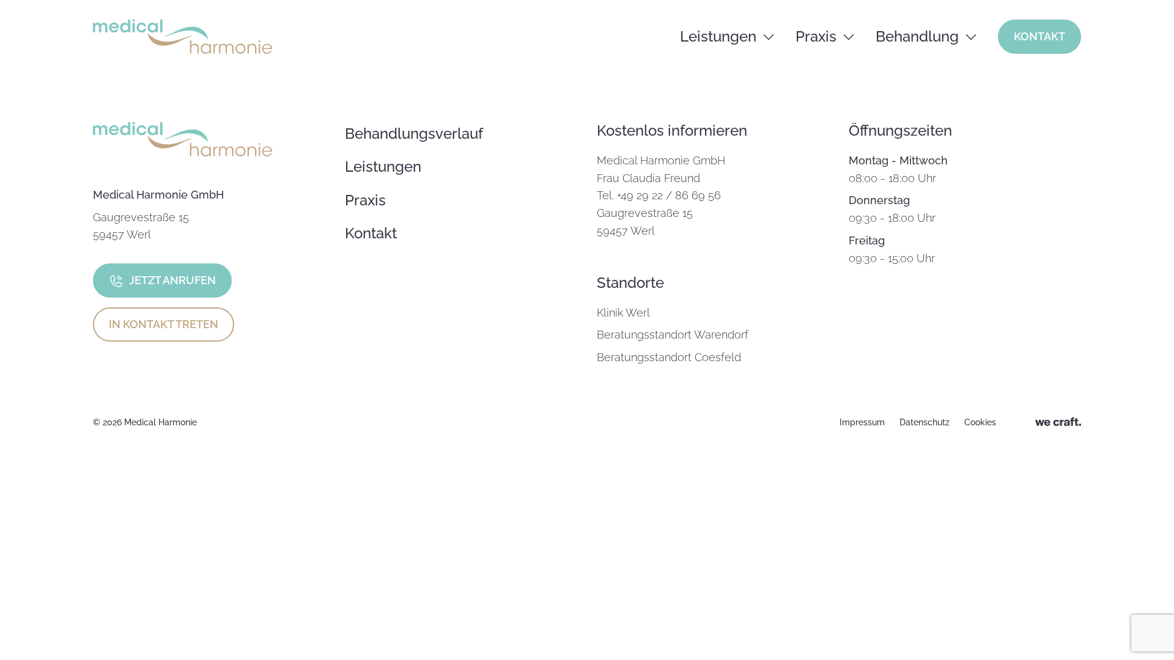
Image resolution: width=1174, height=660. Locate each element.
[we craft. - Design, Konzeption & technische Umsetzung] (1058, 422)
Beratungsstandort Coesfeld (669, 357)
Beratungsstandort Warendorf (672, 334)
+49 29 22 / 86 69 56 (669, 195)
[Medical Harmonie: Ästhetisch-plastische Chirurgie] (182, 37)
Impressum (862, 422)
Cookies (980, 422)
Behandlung (917, 36)
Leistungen (718, 36)
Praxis (816, 36)
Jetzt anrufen (172, 280)
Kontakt (1039, 36)
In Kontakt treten (163, 324)
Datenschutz (924, 422)
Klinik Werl (623, 312)
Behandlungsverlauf (414, 133)
